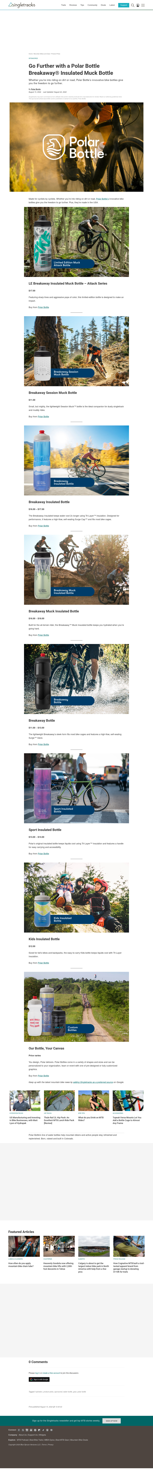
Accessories (118, 1113)
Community (92, 5)
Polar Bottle (36, 89)
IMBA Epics (49, 1439)
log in (37, 1373)
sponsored (58, 1391)
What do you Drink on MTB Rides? (91, 1119)
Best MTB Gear (62, 1439)
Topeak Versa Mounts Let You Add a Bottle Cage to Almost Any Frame (127, 1120)
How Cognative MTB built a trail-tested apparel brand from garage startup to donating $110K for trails (128, 1267)
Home (31, 54)
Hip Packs (48, 1113)
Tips (82, 5)
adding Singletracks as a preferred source (93, 1082)
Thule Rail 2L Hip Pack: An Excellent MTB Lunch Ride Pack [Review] (59, 1120)
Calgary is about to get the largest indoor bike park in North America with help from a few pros (93, 1267)
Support (123, 5)
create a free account (51, 1373)
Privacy (50, 1444)
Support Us (33, 1434)
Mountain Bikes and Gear (42, 54)
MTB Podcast (22, 1439)
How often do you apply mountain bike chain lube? (21, 1264)
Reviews (73, 5)
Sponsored (33, 58)
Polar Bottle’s (102, 198)
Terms (44, 1444)
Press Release (119, 1259)
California (47, 1259)
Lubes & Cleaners (15, 1259)
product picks (48, 1391)
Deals (103, 5)
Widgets (42, 1434)
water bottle (67, 1391)
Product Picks (55, 54)
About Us (23, 1434)
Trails (63, 5)
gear (74, 1391)
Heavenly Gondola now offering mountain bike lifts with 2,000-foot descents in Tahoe (58, 1266)
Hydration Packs (16, 1113)
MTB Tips (81, 1113)
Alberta (81, 1259)
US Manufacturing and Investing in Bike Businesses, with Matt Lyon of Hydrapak (25, 1120)
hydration (38, 1391)
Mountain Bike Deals (79, 1439)
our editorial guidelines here (112, 97)
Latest (112, 5)
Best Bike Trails (36, 1439)
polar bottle (81, 1391)
